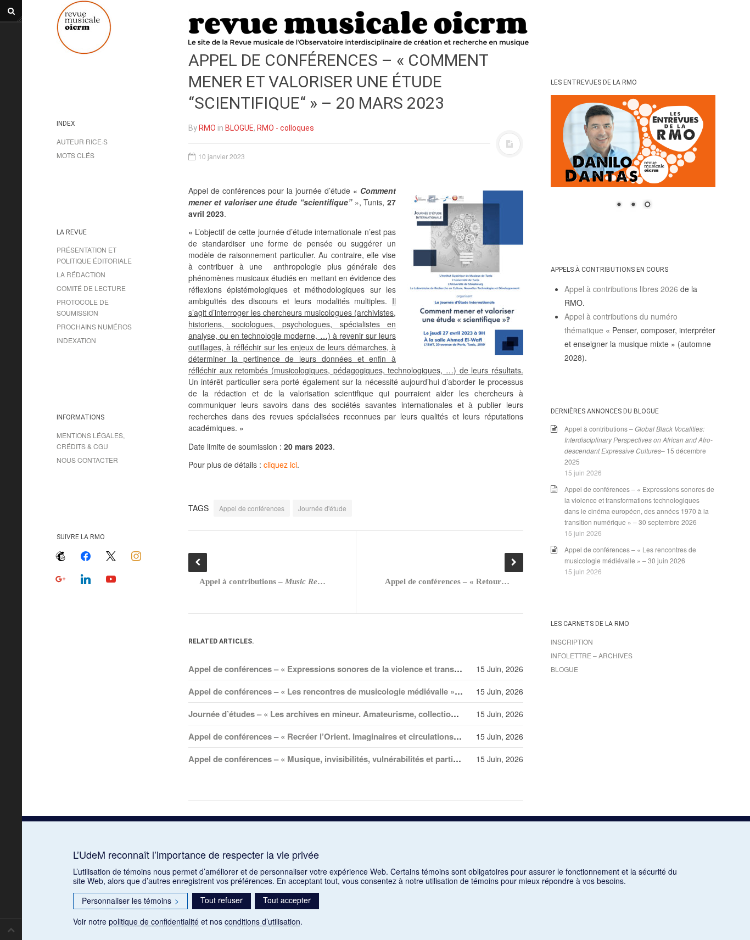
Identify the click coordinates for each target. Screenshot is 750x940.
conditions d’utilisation (262, 921)
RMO (207, 128)
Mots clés (75, 155)
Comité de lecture (91, 288)
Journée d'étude (322, 508)
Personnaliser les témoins (130, 900)
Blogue (564, 669)
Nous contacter (87, 460)
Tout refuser (221, 899)
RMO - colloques (285, 128)
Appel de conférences (251, 508)
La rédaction (81, 274)
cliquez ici (280, 464)
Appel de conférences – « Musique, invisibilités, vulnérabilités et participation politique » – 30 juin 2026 (384, 759)
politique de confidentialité (154, 921)
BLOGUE (239, 128)
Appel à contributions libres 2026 (621, 288)
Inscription (572, 641)
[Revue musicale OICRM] (111, 27)
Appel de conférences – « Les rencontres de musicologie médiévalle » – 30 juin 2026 (348, 691)
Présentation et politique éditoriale (94, 255)
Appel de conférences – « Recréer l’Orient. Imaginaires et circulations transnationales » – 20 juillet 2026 (385, 736)
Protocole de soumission (83, 307)
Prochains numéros (94, 326)
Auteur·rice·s (82, 141)
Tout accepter (287, 899)
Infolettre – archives (592, 655)
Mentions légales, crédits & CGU (91, 440)
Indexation (76, 340)
